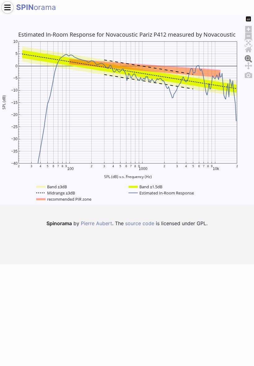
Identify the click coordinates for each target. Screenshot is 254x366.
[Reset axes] (248, 48)
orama (36, 7)
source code (139, 223)
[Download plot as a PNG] (248, 74)
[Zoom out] (248, 35)
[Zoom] (248, 58)
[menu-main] (7, 7)
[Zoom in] (248, 28)
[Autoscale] (248, 41)
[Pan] (248, 64)
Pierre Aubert (96, 223)
